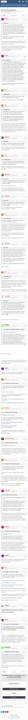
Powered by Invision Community (14, 718)
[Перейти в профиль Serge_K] (2, 606)
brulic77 (6, 555)
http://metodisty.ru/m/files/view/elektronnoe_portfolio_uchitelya (13, 588)
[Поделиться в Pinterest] (8, 712)
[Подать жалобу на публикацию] (24, 19)
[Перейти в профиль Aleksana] (2, 408)
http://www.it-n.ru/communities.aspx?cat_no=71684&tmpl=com (13, 402)
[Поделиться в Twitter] (1, 712)
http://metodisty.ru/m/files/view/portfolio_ (9, 594)
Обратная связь (14, 715)
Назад (4, 15)
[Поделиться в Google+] (6, 712)
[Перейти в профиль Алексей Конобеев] (2, 439)
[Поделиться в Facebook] (3, 712)
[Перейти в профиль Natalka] (2, 19)
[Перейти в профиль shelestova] (2, 196)
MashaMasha (8, 647)
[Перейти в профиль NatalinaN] (2, 325)
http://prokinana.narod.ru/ (6, 363)
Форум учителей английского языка (13, 5)
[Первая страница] (1, 15)
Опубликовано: (11, 19)
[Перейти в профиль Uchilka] (2, 620)
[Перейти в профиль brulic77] (2, 556)
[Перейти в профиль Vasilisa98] (2, 491)
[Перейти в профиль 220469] (2, 368)
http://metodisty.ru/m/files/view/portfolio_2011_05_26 (11, 597)
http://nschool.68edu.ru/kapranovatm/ (8, 582)
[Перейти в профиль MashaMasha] (2, 648)
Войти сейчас (14, 697)
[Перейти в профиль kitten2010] (2, 137)
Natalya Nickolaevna (7, 11)
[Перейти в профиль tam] (2, 90)
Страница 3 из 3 (14, 15)
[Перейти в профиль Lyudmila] (2, 527)
